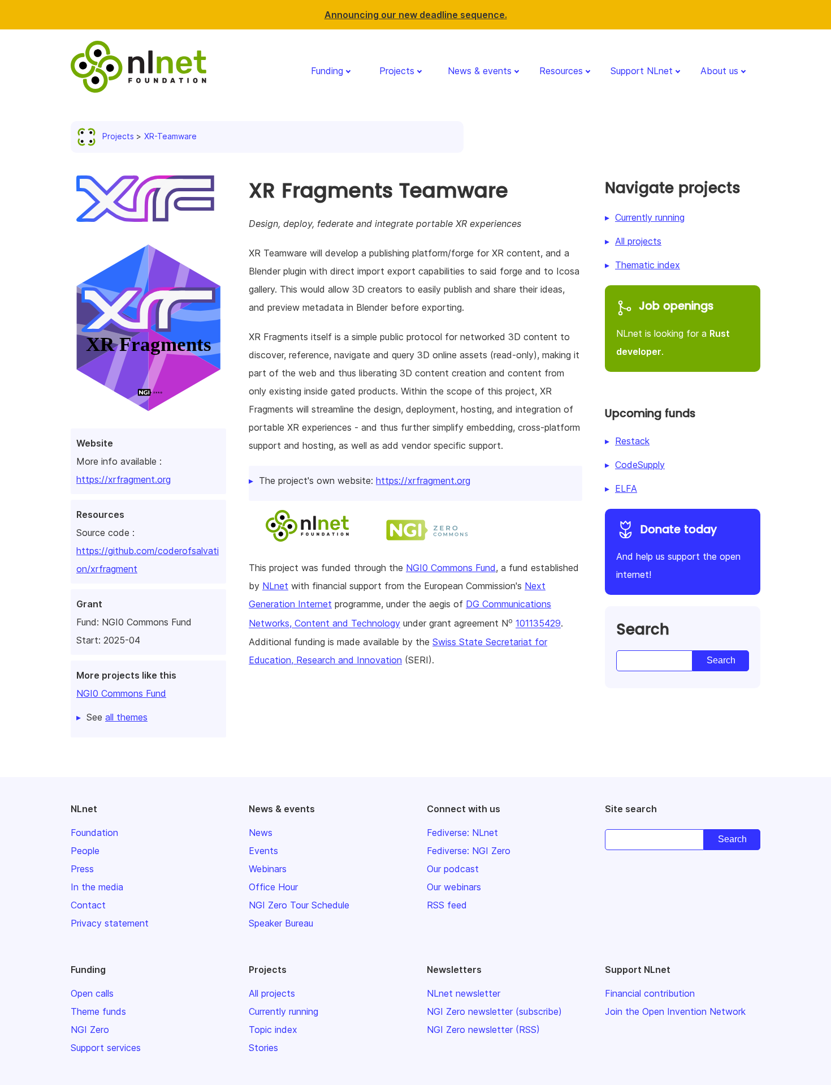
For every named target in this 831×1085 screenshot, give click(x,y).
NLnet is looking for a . (673, 327)
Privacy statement (110, 923)
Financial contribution (650, 993)
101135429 (538, 623)
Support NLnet (642, 70)
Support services (106, 1047)
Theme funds (98, 1011)
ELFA (626, 488)
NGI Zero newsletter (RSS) (483, 1029)
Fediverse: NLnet (462, 832)
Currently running (650, 217)
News (260, 832)
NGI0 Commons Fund (121, 693)
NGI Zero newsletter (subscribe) (494, 1011)
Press (82, 868)
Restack (632, 441)
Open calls (92, 993)
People (85, 850)
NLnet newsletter (463, 993)
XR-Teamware (170, 136)
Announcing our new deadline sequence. (415, 14)
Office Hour (273, 887)
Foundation (94, 832)
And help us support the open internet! (678, 551)
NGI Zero (90, 1029)
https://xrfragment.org (123, 479)
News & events (480, 70)
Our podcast (453, 868)
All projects (638, 241)
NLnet (275, 585)
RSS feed (447, 905)
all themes (126, 717)
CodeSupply (640, 464)
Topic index (273, 1029)
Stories (263, 1047)
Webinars (268, 868)
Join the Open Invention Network (675, 1011)
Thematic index (647, 265)
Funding (327, 70)
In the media (97, 887)
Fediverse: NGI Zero (468, 850)
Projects (396, 70)
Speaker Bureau (281, 923)
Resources (561, 70)
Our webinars (454, 887)
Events (263, 850)
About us (719, 70)
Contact (88, 905)
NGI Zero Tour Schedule (299, 905)
